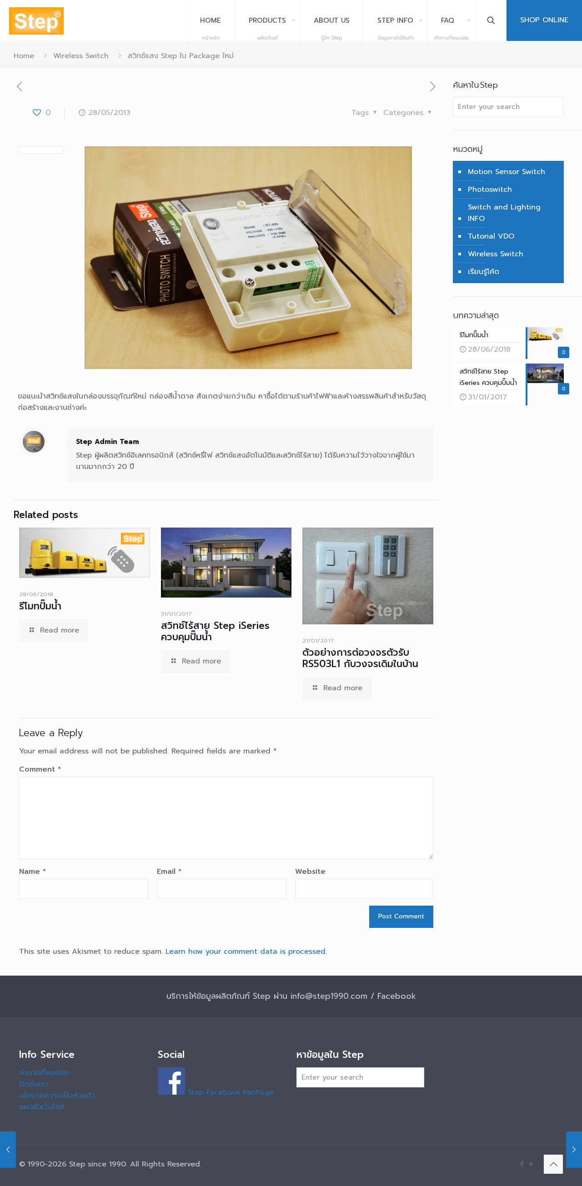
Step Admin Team (107, 442)
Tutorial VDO (491, 236)
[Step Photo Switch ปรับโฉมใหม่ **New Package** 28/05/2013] (8, 1149)
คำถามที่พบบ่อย (44, 1072)
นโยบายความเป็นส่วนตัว (57, 1095)
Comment (40, 769)
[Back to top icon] (553, 1164)
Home (24, 55)
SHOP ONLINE (544, 20)
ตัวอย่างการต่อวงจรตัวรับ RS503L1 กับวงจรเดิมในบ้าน (360, 658)
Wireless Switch (81, 55)
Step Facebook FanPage (229, 1092)
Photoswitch (490, 189)
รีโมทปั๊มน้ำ (40, 606)
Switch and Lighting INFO (504, 213)
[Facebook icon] (521, 1164)
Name (32, 871)
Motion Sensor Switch (506, 171)
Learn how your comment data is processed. (246, 951)
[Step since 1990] (36, 20)
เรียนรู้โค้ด (483, 271)
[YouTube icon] (531, 1164)
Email (169, 871)
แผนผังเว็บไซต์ (41, 1106)
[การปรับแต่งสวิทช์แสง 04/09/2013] (574, 1149)
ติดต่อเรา (33, 1084)
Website (310, 871)
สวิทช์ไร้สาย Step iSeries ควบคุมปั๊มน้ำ (215, 631)
